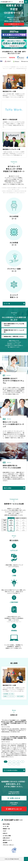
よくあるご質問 (7, 835)
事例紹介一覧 (6, 828)
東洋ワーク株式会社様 (10, 119)
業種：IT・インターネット (9, 696)
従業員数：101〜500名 (9, 693)
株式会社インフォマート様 (11, 149)
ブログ (4, 831)
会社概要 (5, 842)
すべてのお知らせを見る (10, 770)
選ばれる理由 (7, 488)
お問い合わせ (20, 1)
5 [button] (22, 761)
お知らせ (5, 833)
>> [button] (18, 764)
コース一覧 (7, 303)
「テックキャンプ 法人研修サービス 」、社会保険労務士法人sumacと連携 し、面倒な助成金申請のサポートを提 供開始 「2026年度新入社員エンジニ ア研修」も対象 (14, 722)
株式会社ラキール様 (9, 91)
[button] (26, 1)
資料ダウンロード (22, 1)
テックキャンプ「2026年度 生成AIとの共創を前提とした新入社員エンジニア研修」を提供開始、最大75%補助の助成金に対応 (14, 738)
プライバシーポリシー (8, 845)
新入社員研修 (20, 696)
